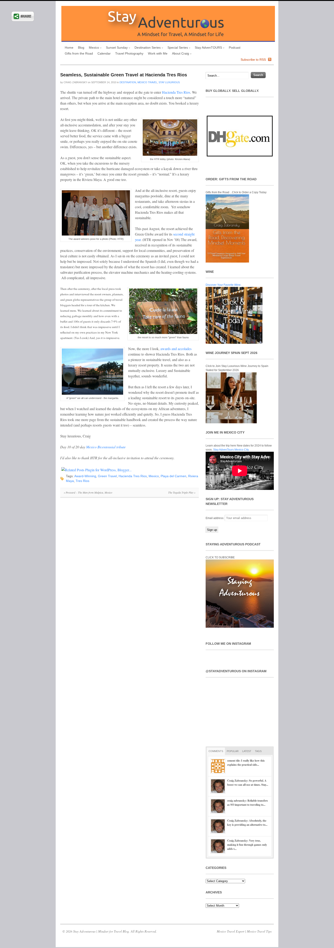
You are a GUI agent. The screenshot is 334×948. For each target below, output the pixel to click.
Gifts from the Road (79, 53)
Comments (216, 751)
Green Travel (107, 476)
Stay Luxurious (169, 82)
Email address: (215, 518)
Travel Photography (129, 53)
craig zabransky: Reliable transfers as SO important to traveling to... (247, 803)
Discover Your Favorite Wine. (223, 284)
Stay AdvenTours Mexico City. (231, 449)
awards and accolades (176, 348)
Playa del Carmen (173, 476)
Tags (258, 751)
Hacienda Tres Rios (176, 92)
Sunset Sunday (116, 48)
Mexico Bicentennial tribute (106, 446)
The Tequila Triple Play (181, 492)
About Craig (179, 54)
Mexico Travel (147, 82)
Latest (246, 751)
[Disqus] (129, 564)
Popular (233, 751)
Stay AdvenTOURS (207, 48)
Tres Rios (82, 481)
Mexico (93, 48)
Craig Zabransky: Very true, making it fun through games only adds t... (247, 845)
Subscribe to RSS (253, 59)
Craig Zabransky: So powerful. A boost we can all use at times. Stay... (247, 783)
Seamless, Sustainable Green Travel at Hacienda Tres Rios (123, 74)
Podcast (234, 47)
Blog (81, 47)
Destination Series (146, 48)
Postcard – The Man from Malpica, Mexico (88, 492)
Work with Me (157, 53)
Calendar (104, 53)
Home (69, 47)
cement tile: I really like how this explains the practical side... (246, 763)
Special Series (176, 48)
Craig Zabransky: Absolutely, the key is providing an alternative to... (247, 823)
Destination (128, 82)
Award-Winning (85, 476)
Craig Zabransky (75, 82)
